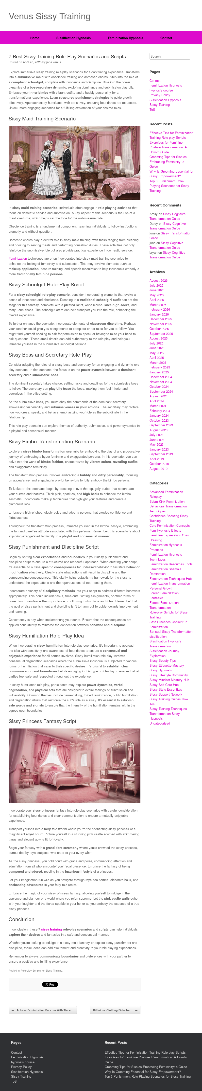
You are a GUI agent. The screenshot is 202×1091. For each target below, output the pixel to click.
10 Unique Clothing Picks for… (115, 1010)
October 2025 (159, 328)
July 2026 (156, 285)
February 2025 (160, 367)
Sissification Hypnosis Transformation (165, 643)
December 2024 (161, 376)
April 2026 (157, 299)
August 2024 (159, 396)
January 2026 (159, 314)
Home (34, 37)
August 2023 (159, 430)
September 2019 (161, 454)
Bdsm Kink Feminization (167, 501)
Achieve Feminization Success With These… (42, 1010)
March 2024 (158, 405)
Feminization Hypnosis (125, 37)
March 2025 (158, 362)
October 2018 (159, 463)
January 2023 (159, 449)
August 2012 (159, 468)
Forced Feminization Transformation (164, 605)
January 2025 (159, 372)
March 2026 (158, 304)
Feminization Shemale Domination (165, 571)
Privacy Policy (160, 94)
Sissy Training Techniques (168, 708)
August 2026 (159, 280)
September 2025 (161, 333)
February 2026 (160, 309)
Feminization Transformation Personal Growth (170, 586)
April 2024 (157, 401)
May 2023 (157, 444)
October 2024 (159, 386)
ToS (152, 109)
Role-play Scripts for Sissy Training (41, 970)
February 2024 (160, 410)
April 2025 (157, 357)
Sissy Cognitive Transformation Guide (167, 216)
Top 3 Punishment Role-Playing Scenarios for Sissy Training (169, 186)
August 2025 (159, 338)
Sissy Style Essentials (166, 689)
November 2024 (161, 381)
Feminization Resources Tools (171, 564)
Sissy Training (160, 104)
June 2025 (157, 347)
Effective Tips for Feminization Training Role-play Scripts (171, 135)
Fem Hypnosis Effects (165, 530)
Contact (166, 37)
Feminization (18, 258)
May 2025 (157, 352)
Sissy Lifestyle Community (169, 675)
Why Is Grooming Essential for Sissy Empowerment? (171, 174)
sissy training (51, 929)
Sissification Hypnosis (73, 37)
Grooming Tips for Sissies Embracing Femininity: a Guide (168, 161)
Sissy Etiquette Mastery (167, 665)
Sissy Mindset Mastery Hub (169, 679)
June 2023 (157, 439)
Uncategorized (160, 723)
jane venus (53, 62)
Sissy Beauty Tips (163, 660)
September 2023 (161, 425)
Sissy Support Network (166, 694)
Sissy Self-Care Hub (164, 684)
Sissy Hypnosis (161, 670)
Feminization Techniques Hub (171, 578)
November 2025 (161, 323)
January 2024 (159, 415)
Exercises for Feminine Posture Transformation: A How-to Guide (168, 147)
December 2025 (161, 319)
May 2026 (157, 295)
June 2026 (157, 290)
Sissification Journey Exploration (164, 653)
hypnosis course (161, 90)
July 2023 (156, 434)
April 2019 (157, 458)
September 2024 (161, 391)
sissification (158, 636)
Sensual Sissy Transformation (171, 631)
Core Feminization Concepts (170, 525)
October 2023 (159, 420)
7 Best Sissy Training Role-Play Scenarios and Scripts (67, 56)
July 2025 (156, 343)
